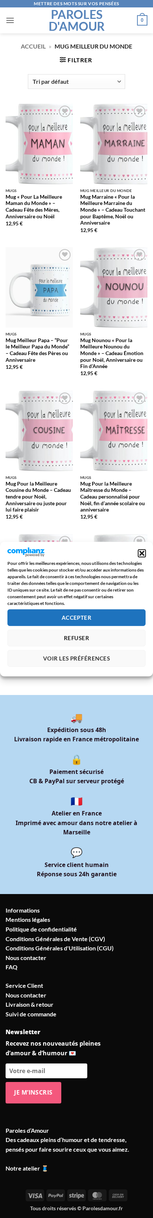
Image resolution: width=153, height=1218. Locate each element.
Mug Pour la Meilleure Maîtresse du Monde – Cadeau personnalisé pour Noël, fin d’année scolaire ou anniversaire (112, 497)
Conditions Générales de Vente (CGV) (55, 938)
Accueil (33, 46)
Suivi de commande (31, 1013)
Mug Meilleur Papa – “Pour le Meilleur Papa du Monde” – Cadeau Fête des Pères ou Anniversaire (37, 350)
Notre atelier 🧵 (27, 1168)
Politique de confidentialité (41, 929)
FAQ (11, 966)
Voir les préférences (76, 658)
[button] (142, 553)
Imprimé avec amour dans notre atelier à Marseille (76, 822)
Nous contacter (26, 957)
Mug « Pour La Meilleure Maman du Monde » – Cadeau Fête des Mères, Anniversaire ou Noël (34, 206)
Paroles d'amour (77, 20)
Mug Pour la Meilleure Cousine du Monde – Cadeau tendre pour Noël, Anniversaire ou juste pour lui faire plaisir (38, 497)
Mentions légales (28, 919)
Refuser (76, 638)
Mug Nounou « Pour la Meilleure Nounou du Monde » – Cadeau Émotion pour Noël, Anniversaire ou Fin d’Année (111, 353)
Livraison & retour (29, 1004)
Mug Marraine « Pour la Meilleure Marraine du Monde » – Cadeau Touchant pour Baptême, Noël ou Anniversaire (112, 210)
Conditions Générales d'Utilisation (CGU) (60, 947)
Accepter (77, 617)
